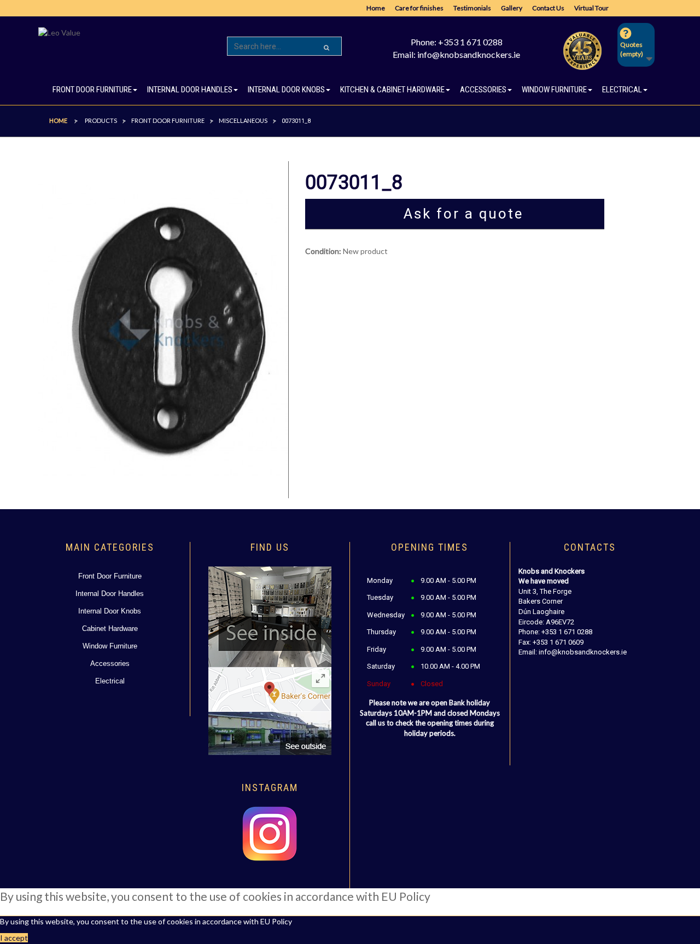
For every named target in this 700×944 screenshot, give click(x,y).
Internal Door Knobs (109, 611)
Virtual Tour (591, 8)
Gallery (511, 8)
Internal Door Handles (109, 593)
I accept (14, 937)
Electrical (110, 681)
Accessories (110, 663)
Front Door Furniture (110, 576)
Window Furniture (110, 646)
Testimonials (472, 8)
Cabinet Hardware (110, 628)
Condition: (323, 251)
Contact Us (548, 8)
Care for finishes (419, 8)
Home (375, 8)
